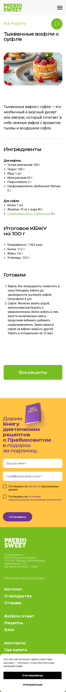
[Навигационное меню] (59, 8)
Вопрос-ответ (19, 616)
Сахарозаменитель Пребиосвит (28, 214)
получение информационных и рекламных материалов (35, 498)
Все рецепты (15, 23)
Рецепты (13, 623)
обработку (34, 486)
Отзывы (12, 603)
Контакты (14, 643)
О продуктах (18, 596)
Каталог (13, 589)
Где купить (15, 650)
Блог (9, 630)
